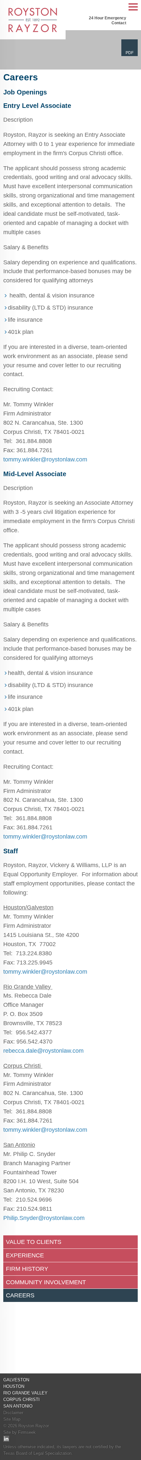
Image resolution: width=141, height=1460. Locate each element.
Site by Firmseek (19, 1432)
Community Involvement (46, 1282)
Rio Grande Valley (25, 1392)
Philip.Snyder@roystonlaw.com (44, 1218)
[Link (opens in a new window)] (6, 1440)
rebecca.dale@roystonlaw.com (43, 1050)
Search (120, 7)
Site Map (11, 1419)
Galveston (16, 1379)
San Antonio (17, 1406)
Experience (25, 1255)
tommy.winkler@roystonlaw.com (45, 459)
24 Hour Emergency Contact (107, 20)
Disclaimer (13, 1412)
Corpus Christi (21, 1399)
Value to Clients (33, 1242)
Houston (13, 1386)
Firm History (27, 1269)
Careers (20, 1295)
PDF (129, 53)
